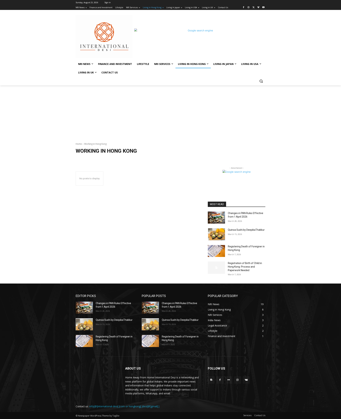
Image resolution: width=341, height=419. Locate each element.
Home (79, 143)
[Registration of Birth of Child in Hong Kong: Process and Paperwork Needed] (216, 268)
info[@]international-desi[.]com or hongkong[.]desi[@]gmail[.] (124, 406)
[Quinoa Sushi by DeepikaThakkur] (216, 234)
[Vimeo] (258, 7)
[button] (261, 81)
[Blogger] (211, 379)
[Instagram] (249, 7)
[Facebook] (244, 7)
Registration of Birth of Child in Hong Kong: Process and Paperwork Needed (245, 266)
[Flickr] (228, 379)
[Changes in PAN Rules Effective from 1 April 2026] (216, 218)
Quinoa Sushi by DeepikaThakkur (246, 229)
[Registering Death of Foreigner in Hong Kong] (216, 251)
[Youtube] (263, 7)
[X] (253, 7)
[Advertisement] (170, 112)
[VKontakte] (246, 379)
